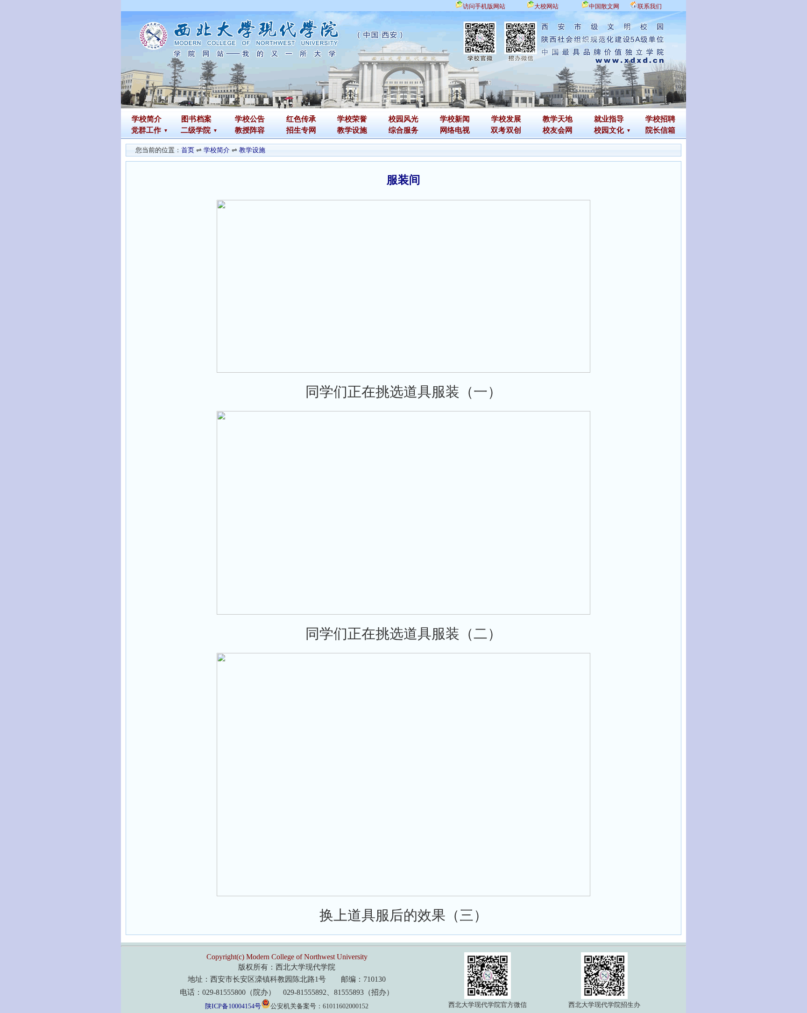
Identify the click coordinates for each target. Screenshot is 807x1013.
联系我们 (649, 6)
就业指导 (609, 119)
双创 (513, 130)
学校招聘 (660, 119)
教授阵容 (250, 130)
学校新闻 (455, 119)
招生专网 (301, 130)
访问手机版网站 (484, 6)
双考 (498, 130)
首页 (187, 150)
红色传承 (301, 119)
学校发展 (506, 119)
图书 (188, 119)
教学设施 (352, 130)
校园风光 (403, 119)
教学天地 (558, 119)
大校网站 (546, 6)
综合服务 (403, 130)
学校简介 (147, 119)
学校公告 (250, 119)
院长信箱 (660, 130)
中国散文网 (604, 6)
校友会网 (558, 130)
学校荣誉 (352, 119)
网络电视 (455, 130)
